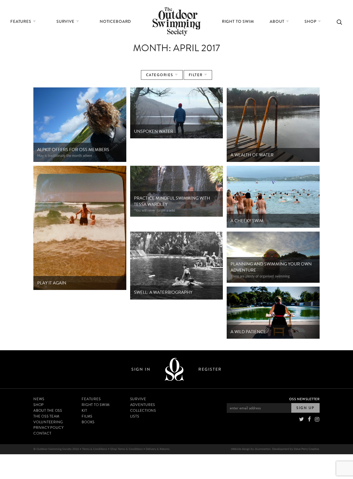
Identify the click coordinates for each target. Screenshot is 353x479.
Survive (66, 21)
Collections (143, 410)
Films (87, 416)
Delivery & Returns (158, 449)
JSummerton (263, 449)
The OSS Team (46, 416)
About (277, 21)
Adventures (142, 404)
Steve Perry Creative (306, 449)
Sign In (140, 369)
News (38, 399)
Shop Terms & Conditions (126, 449)
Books (88, 422)
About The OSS (47, 410)
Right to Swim (238, 21)
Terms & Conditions (94, 449)
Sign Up (305, 408)
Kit (84, 410)
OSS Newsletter (304, 399)
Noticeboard (115, 21)
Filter (196, 75)
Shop (310, 21)
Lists (134, 416)
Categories (160, 75)
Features (21, 21)
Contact (42, 433)
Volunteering (48, 422)
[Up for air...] (174, 369)
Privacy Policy (48, 427)
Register (209, 369)
